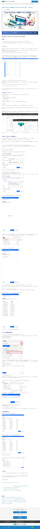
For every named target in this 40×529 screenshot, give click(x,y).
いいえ (23, 512)
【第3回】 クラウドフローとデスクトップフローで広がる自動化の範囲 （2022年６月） (13, 498)
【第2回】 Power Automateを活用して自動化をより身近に (11, 482)
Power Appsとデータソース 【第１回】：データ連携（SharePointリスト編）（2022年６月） (14, 500)
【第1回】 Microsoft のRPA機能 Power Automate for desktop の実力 (11, 487)
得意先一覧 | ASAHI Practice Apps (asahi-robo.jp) (22, 107)
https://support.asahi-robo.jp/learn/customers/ (19, 151)
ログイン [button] (35, 1)
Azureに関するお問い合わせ (20, 517)
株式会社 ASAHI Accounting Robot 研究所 (7, 503)
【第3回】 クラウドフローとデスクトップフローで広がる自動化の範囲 (12, 490)
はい (16, 512)
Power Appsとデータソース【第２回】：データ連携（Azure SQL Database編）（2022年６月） (14, 501)
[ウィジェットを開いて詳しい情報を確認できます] (37, 528)
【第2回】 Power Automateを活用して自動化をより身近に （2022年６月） (12, 497)
